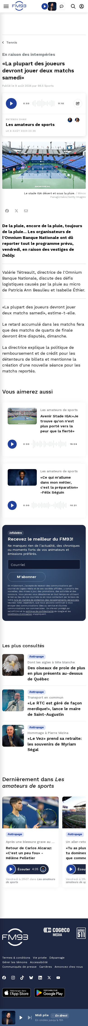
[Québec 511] (81, 937)
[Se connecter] (81, 6)
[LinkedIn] (40, 977)
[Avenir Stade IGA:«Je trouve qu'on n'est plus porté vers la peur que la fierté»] (22, 416)
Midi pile (42, 1015)
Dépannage (57, 957)
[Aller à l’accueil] (19, 9)
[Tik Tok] (22, 977)
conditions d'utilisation (20, 614)
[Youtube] (58, 977)
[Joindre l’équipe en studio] (61, 6)
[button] (20, 1017)
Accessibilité (39, 962)
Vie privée (40, 957)
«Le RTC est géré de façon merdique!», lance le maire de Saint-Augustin (55, 709)
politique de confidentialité (39, 611)
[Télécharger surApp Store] (16, 993)
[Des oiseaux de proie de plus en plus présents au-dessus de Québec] (13, 665)
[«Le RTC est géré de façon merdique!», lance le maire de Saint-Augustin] (13, 700)
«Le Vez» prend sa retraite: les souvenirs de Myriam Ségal (55, 744)
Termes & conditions (16, 957)
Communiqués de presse (19, 966)
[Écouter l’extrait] (11, 103)
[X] (49, 977)
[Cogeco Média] (56, 935)
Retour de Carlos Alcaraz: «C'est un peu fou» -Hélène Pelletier (29, 853)
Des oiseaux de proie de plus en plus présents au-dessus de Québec (56, 673)
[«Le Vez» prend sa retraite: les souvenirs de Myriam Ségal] (13, 736)
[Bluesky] (31, 977)
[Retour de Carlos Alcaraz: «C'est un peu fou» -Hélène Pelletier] (30, 813)
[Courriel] (26, 211)
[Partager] (78, 103)
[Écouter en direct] (44, 6)
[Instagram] (13, 977)
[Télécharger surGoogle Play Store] (49, 993)
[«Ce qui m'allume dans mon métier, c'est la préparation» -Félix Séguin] (22, 477)
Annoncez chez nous (69, 966)
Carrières (45, 966)
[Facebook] (7, 211)
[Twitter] (16, 211)
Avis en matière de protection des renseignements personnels (46, 600)
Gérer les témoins (14, 962)
